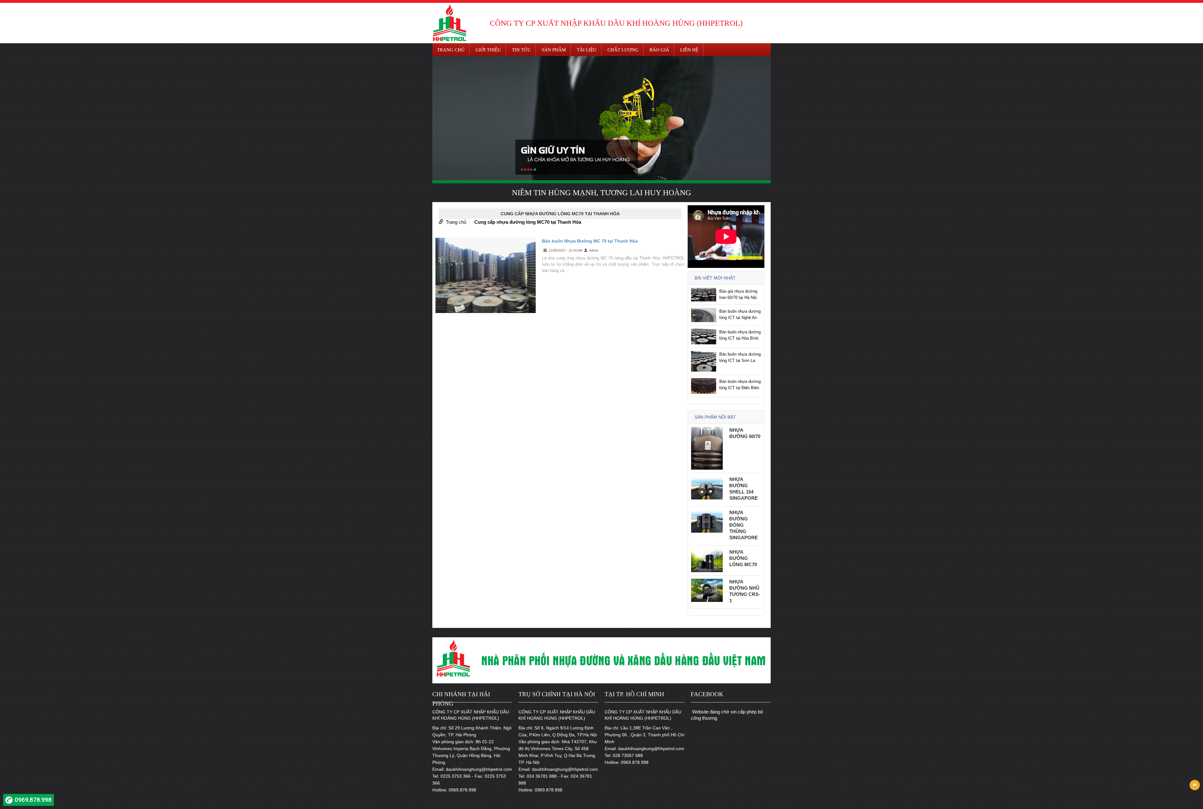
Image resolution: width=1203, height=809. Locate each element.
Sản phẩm (554, 49)
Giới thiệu (488, 49)
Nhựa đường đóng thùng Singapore (743, 525)
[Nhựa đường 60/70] (707, 448)
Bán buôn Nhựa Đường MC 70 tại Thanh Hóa (590, 240)
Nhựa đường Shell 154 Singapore (743, 489)
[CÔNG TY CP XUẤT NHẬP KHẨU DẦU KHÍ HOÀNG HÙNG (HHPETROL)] (449, 22)
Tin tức (521, 49)
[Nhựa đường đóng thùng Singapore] (707, 520)
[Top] (1195, 785)
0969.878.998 (33, 799)
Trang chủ (451, 49)
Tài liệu (586, 49)
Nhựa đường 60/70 (744, 433)
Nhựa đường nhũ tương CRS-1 (744, 591)
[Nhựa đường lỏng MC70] (707, 560)
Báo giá (659, 49)
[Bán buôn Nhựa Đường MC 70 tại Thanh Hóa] (485, 275)
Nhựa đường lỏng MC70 (743, 558)
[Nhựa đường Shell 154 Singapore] (707, 487)
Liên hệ (689, 49)
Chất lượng (622, 49)
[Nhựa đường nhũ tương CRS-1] (707, 589)
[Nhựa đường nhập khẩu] (601, 118)
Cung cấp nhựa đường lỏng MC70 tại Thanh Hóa (527, 222)
